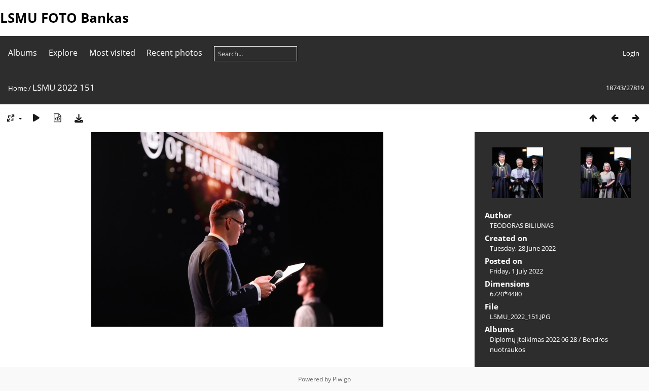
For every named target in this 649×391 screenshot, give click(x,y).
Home (17, 88)
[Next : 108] (635, 118)
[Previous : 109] (614, 118)
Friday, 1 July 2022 (516, 271)
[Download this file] (78, 118)
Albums (22, 52)
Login (631, 53)
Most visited (112, 52)
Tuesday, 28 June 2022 (523, 248)
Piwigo (342, 379)
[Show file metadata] (57, 118)
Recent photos (174, 52)
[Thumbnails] (593, 118)
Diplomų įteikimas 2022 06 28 (533, 339)
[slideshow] (36, 118)
